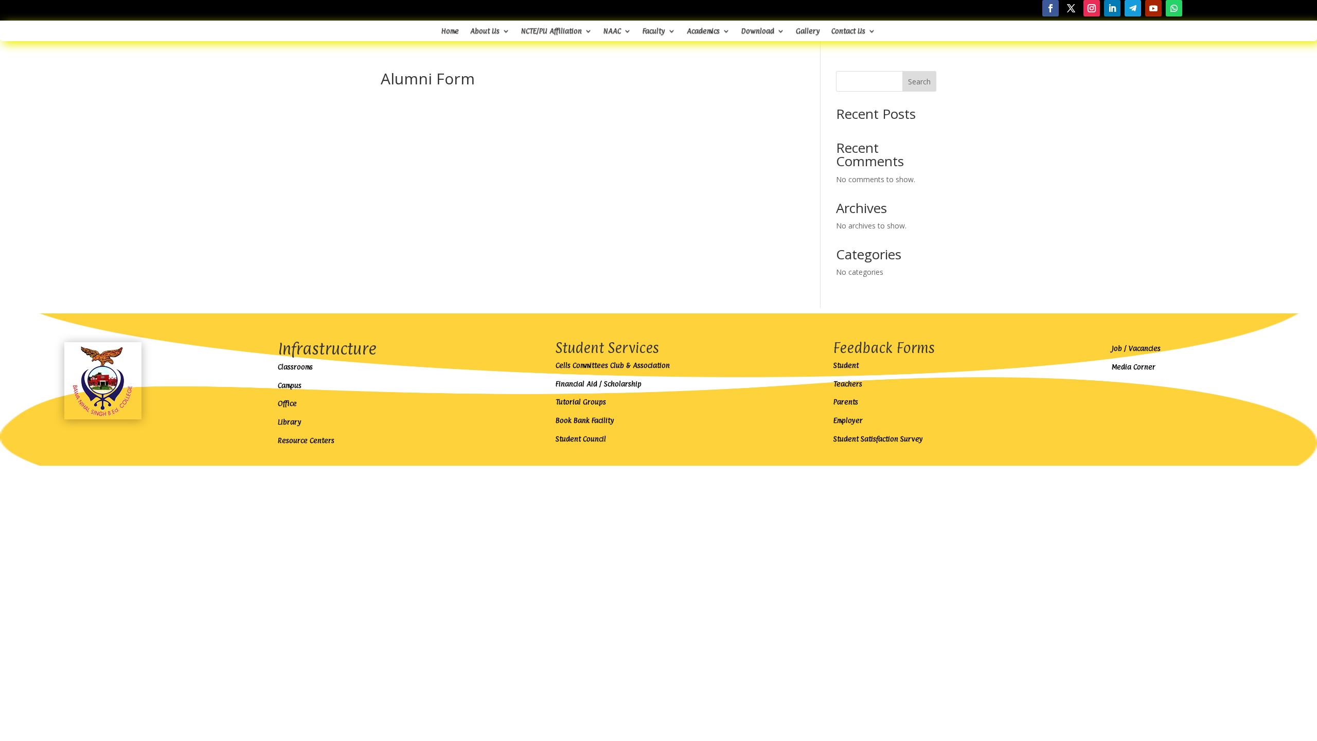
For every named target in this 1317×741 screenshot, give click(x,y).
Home (450, 31)
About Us (485, 31)
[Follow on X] (1071, 8)
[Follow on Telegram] (1133, 8)
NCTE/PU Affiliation (551, 31)
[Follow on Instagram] (1091, 8)
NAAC (612, 31)
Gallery (808, 31)
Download (757, 31)
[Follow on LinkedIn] (1112, 8)
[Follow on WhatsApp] (1174, 8)
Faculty (654, 31)
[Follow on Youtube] (1153, 8)
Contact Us (848, 31)
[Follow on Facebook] (1050, 8)
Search (919, 81)
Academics (703, 31)
